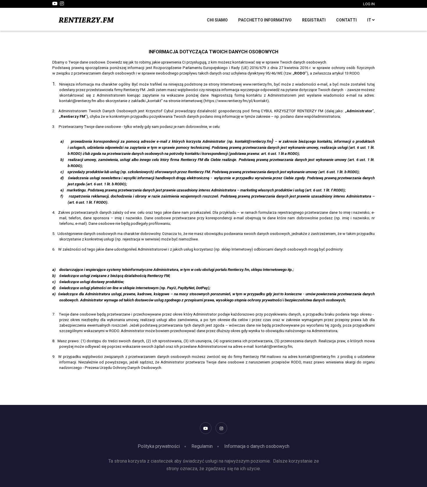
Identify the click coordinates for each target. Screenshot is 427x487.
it (369, 20)
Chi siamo (217, 20)
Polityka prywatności (159, 446)
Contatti (346, 20)
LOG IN (369, 4)
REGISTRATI (314, 20)
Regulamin (202, 446)
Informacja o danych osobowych (256, 446)
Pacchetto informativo (265, 20)
